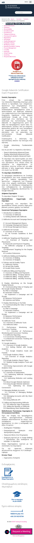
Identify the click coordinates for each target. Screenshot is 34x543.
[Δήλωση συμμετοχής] (17, 64)
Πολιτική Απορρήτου (18, 536)
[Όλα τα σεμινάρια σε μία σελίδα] (17, 494)
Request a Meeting (21, 531)
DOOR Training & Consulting (19, 521)
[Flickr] (7, 532)
